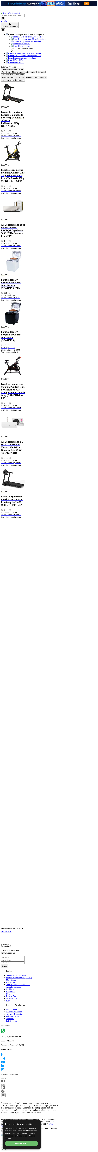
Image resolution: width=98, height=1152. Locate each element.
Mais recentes (30, 72)
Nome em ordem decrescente (13, 80)
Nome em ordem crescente (36, 77)
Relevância (6, 72)
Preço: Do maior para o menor (13, 75)
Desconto (41, 72)
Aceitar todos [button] (21, 1143)
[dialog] (22, 1134)
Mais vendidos (17, 72)
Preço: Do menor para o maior (13, 77)
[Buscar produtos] (3, 18)
